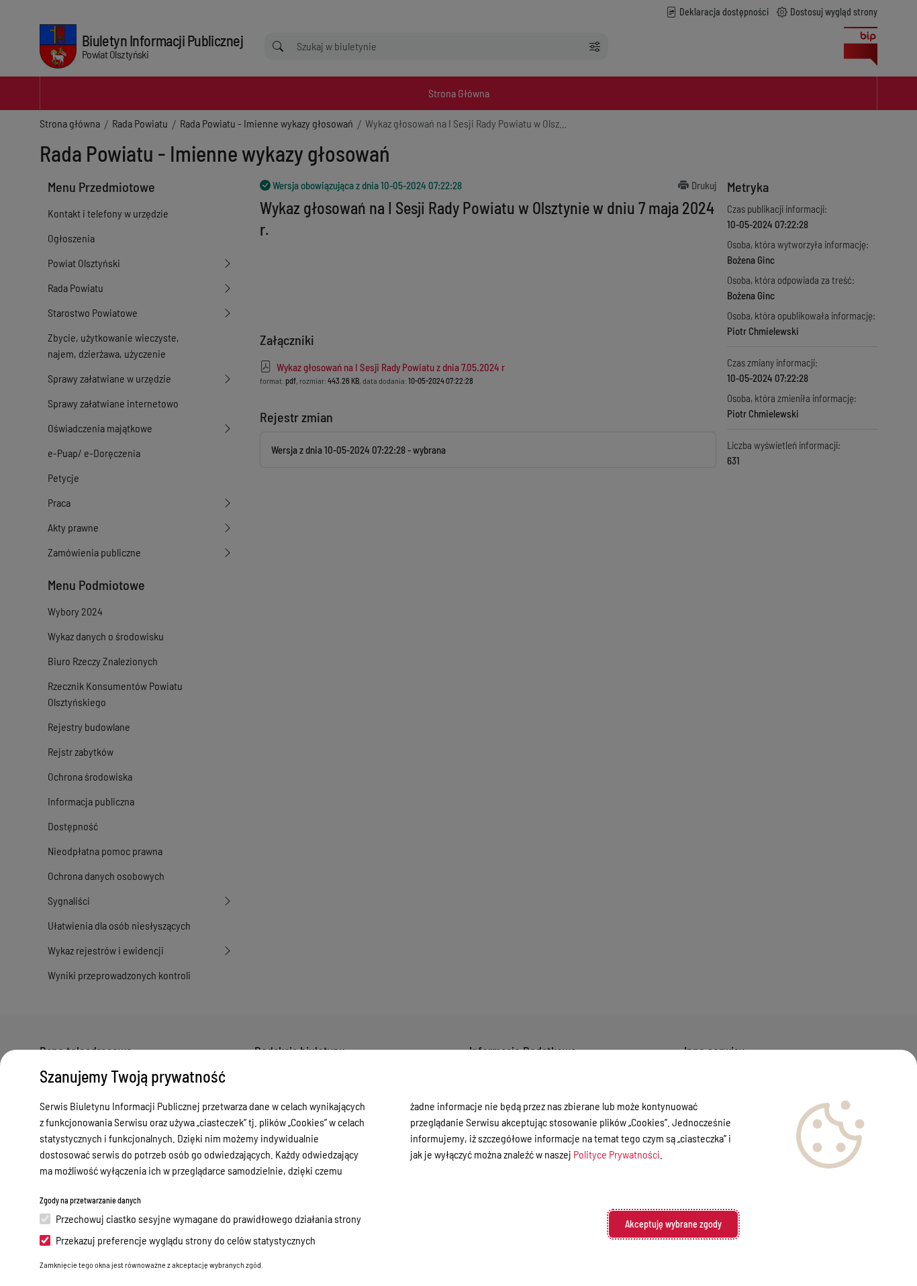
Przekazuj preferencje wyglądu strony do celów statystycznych (186, 1240)
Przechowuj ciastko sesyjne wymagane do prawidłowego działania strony (208, 1218)
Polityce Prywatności (616, 1154)
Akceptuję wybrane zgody (673, 1224)
